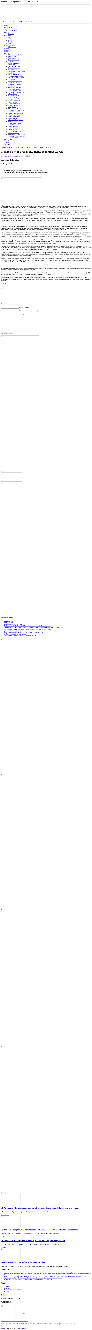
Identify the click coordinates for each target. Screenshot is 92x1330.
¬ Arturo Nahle (12, 94)
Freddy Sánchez (12, 69)
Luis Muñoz (11, 79)
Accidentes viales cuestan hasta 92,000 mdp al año (24, 1262)
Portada (6, 26)
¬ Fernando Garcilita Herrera (16, 110)
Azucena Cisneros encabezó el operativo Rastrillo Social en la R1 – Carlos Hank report (29, 1273)
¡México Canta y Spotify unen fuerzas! (15, 634)
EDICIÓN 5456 (9, 621)
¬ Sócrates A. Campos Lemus (16, 134)
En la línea (7, 1288)
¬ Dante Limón (12, 102)
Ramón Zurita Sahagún (14, 84)
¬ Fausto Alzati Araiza (14, 108)
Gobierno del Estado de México (13, 1290)
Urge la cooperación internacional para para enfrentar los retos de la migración (40, 1278)
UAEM (6, 1291)
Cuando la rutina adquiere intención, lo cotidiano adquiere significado (33, 1240)
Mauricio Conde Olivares (15, 81)
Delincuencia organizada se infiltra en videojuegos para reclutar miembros (31, 1279)
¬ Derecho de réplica (14, 103)
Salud (21, 147)
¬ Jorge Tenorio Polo (14, 116)
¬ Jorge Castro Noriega (14, 115)
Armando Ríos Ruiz (13, 60)
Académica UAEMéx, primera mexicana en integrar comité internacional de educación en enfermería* (33, 627)
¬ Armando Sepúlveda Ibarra (16, 92)
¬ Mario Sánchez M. (14, 128)
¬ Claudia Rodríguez (14, 100)
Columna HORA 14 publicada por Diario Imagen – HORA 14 (22, 1276)
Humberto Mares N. (13, 74)
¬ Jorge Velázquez (13, 118)
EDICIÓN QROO (9, 622)
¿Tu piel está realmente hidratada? (13, 631)
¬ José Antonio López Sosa (15, 120)
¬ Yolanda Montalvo (13, 137)
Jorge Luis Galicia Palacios (15, 76)
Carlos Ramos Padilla (14, 63)
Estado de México (9, 45)
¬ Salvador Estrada (13, 133)
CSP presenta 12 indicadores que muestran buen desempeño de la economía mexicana (40, 1208)
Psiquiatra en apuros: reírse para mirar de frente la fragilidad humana (23, 632)
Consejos (10, 38)
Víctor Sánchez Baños (14, 89)
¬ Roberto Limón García (15, 131)
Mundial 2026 (8, 48)
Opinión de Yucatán (10, 1278)
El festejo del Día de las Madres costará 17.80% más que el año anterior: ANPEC (65, 1276)
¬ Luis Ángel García (14, 124)
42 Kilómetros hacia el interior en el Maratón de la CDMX (20, 635)
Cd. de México (8, 27)
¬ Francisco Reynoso (14, 112)
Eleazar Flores (12, 64)
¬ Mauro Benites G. (13, 129)
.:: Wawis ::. (7, 1286)
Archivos (3, 1298)
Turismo (6, 142)
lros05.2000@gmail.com (8, 284)
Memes (10, 40)
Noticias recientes (7, 618)
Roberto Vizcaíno (13, 86)
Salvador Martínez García (15, 87)
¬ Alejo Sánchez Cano (14, 90)
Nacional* (4, 1193)
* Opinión (11, 34)
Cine (9, 37)
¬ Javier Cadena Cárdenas (15, 113)
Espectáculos (8, 35)
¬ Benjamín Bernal (13, 99)
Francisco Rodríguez (14, 68)
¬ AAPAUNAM (12, 30)
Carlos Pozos (11, 61)
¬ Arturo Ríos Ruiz (13, 95)
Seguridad (7, 141)
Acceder (3, 1328)
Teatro (10, 43)
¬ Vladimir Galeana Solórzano (16, 136)
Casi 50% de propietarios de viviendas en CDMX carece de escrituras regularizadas (39, 1230)
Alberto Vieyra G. (13, 56)
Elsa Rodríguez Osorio (14, 66)
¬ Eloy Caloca (12, 107)
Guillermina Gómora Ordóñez (16, 71)
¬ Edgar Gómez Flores (14, 105)
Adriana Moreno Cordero (15, 55)
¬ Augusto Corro (13, 97)
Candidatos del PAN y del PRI (13, 624)
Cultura (6, 29)
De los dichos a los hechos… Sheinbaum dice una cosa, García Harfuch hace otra (27, 626)
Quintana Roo (8, 139)
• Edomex (7, 144)
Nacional (6, 51)
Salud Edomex (12, 47)
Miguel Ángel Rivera (14, 82)
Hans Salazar (11, 73)
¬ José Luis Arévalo (13, 121)
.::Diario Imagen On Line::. (59, 1324)
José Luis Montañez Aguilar (16, 77)
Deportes (6, 32)
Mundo (6, 50)
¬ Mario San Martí (13, 126)
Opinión (10, 42)
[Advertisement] (22, 298)
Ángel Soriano (12, 58)
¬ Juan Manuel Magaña (14, 123)
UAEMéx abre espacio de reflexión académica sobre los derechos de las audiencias (28, 629)
